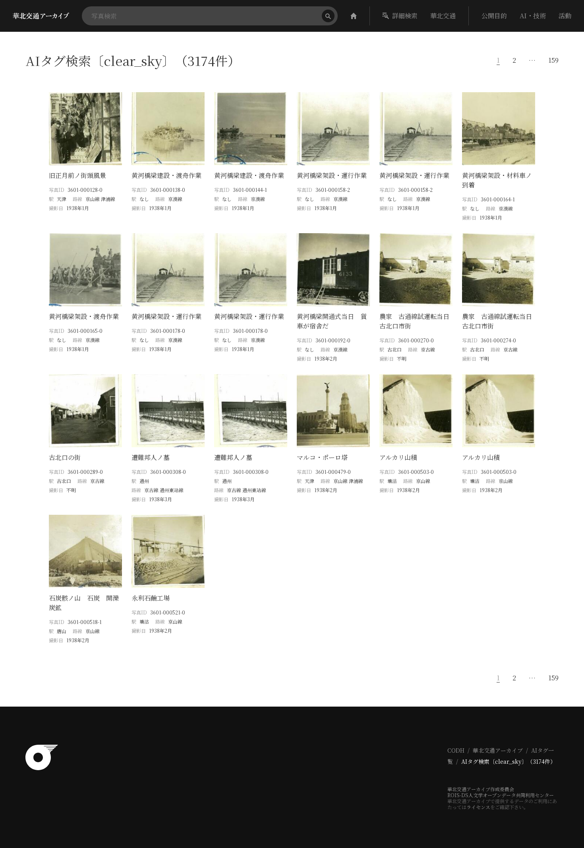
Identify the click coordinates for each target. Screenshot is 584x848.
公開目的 (494, 15)
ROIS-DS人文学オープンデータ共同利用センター (500, 795)
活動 (565, 15)
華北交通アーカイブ (498, 750)
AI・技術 (533, 15)
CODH (455, 750)
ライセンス (478, 807)
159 (553, 60)
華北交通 (443, 15)
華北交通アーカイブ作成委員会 (480, 789)
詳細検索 (405, 15)
